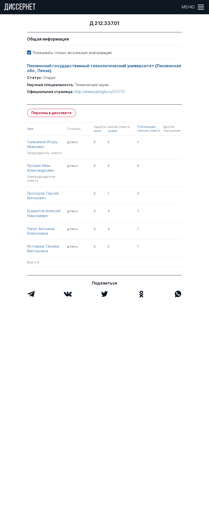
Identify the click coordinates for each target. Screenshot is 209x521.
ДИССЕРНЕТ (20, 7)
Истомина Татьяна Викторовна (43, 248)
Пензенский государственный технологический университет (91, 65)
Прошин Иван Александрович (40, 167)
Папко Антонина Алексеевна (41, 230)
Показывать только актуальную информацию (72, 52)
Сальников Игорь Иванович (42, 144)
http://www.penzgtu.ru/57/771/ (99, 92)
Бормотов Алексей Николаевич (43, 213)
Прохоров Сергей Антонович (43, 195)
